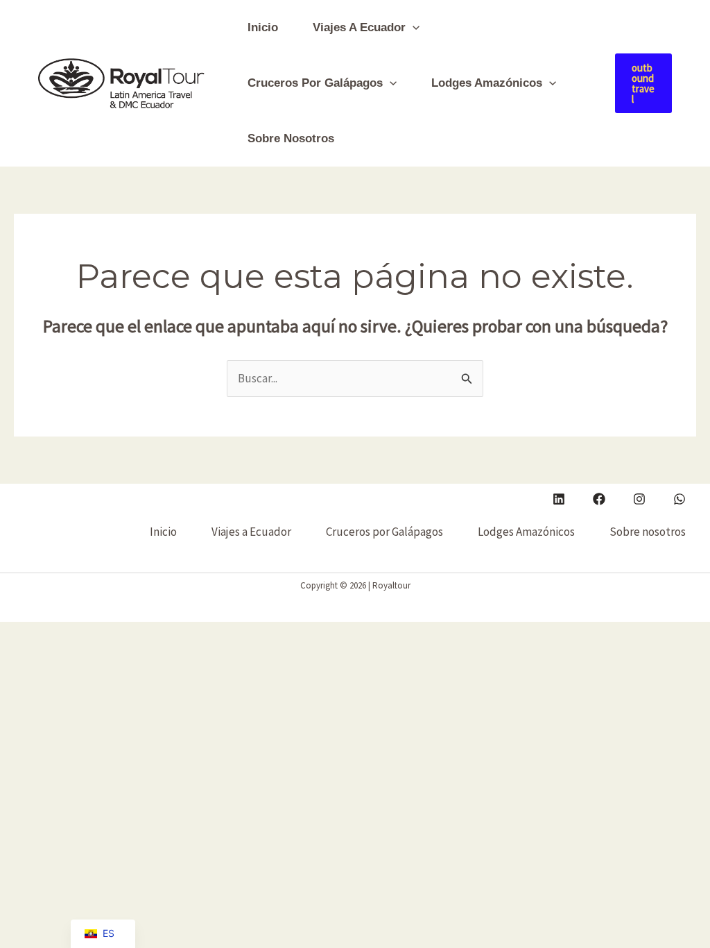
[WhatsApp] (679, 499)
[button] (412, 28)
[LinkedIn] (559, 499)
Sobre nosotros (291, 138)
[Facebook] (599, 499)
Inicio (263, 27)
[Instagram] (639, 499)
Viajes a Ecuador (359, 27)
